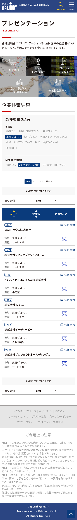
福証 (37, 142)
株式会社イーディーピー (18, 330)
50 (34, 182)
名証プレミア (30, 137)
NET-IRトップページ (24, 411)
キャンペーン (45, 411)
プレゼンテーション (29, 165)
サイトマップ (43, 422)
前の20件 (10, 201)
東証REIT (11, 148)
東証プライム (33, 131)
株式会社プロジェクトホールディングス (27, 355)
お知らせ (59, 411)
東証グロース (13, 137)
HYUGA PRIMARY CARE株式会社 (25, 280)
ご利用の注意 (38, 417)
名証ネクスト (61, 137)
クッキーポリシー (25, 422)
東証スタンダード (52, 131)
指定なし (11, 131)
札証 (8, 142)
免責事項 (58, 422)
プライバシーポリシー (60, 417)
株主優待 (47, 165)
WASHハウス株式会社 (17, 230)
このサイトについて (18, 417)
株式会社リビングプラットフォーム (24, 255)
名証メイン (46, 137)
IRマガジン (60, 165)
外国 (21, 131)
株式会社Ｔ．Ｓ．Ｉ (14, 305)
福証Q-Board (50, 142)
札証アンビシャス (23, 142)
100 (42, 182)
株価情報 (69, 225)
